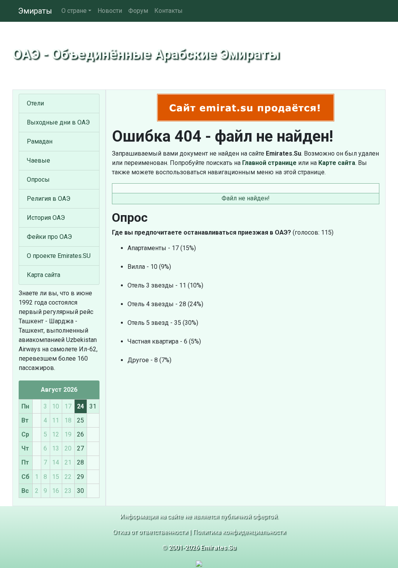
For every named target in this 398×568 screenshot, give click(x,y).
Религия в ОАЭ (48, 198)
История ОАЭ (46, 217)
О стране (74, 10)
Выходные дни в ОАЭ (58, 122)
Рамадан (39, 141)
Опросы (38, 179)
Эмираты (35, 11)
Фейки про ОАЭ (49, 236)
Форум (138, 10)
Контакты (168, 10)
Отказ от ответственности (150, 532)
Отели (35, 103)
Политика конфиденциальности (239, 532)
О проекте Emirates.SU (59, 255)
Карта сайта (43, 275)
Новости (110, 10)
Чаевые (38, 160)
